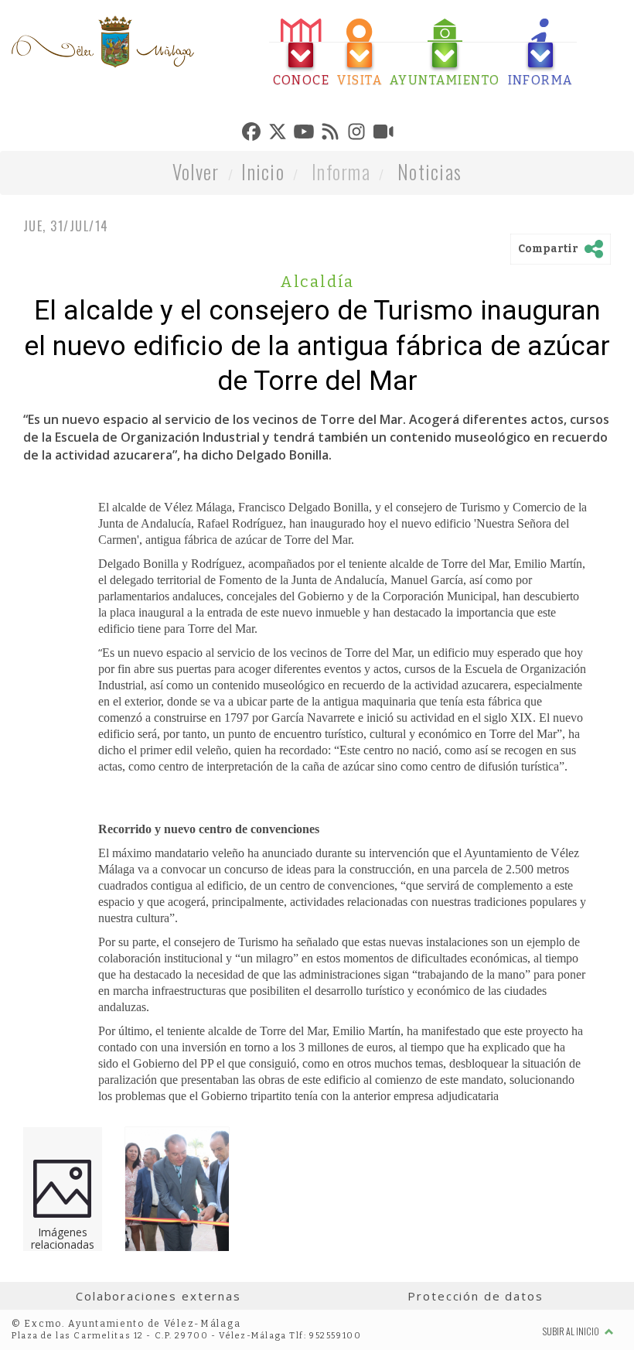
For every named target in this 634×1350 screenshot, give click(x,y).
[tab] (301, 53)
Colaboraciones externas (158, 1296)
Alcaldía (317, 281)
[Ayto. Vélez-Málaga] (103, 41)
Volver (196, 171)
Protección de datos (475, 1296)
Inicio (263, 171)
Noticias (429, 171)
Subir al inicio (572, 1331)
